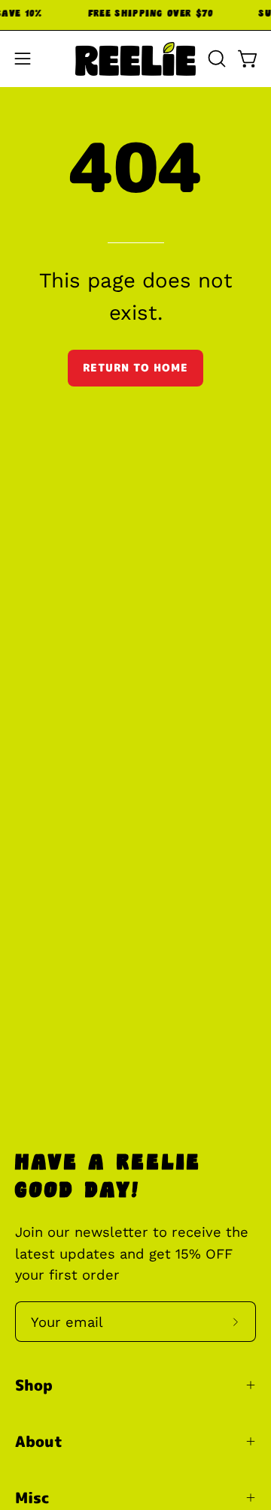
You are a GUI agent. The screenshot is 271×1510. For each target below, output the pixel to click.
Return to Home (135, 367)
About (38, 1440)
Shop (34, 1384)
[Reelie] (135, 59)
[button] (215, 58)
